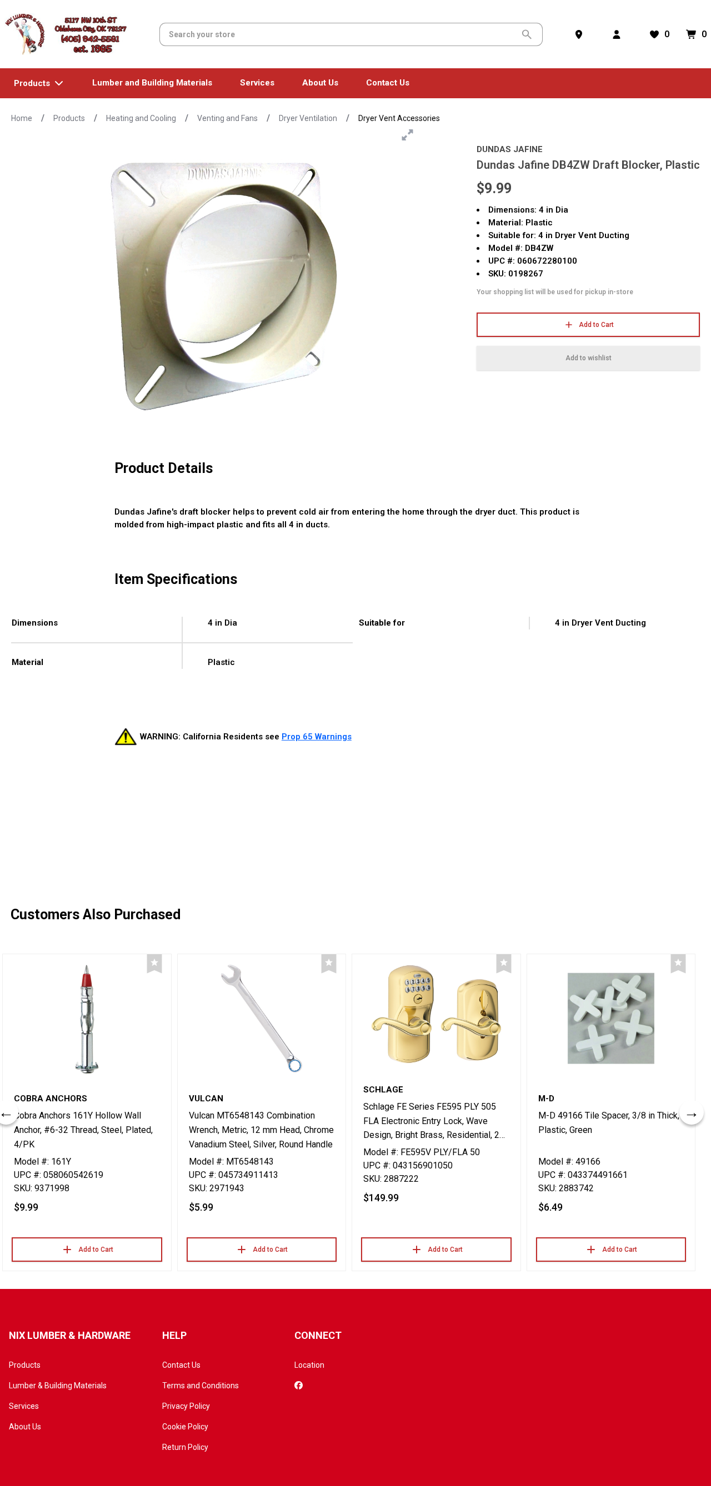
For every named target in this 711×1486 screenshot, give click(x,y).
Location (309, 1365)
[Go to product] (87, 1018)
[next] (691, 1112)
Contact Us (181, 1365)
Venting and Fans (227, 118)
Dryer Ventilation (308, 118)
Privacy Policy (186, 1406)
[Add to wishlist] (154, 964)
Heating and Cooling (141, 118)
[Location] (581, 34)
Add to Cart (596, 325)
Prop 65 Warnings (317, 737)
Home (21, 118)
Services (24, 1406)
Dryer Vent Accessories (399, 118)
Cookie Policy (185, 1426)
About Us (25, 1426)
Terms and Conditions (200, 1385)
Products (69, 118)
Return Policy (185, 1447)
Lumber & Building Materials (58, 1385)
